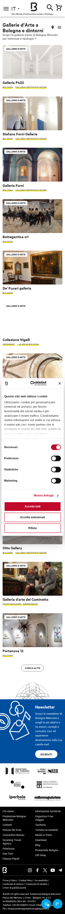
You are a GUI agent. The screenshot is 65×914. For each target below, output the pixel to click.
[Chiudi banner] (59, 383)
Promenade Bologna (46, 850)
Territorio (40, 824)
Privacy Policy (10, 880)
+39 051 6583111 (20, 904)
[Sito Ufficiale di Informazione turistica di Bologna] (34, 6)
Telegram (60, 870)
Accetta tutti (32, 506)
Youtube (53, 870)
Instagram (30, 870)
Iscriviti (46, 754)
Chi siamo (8, 811)
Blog (37, 845)
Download (41, 840)
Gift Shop (40, 855)
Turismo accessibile (46, 829)
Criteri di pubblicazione (14, 887)
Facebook (37, 870)
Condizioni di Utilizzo (13, 883)
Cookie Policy (26, 880)
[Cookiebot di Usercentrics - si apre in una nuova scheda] (33, 383)
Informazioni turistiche (48, 811)
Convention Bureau (13, 835)
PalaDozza (9, 848)
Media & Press (43, 835)
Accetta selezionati (32, 517)
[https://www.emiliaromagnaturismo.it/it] (47, 801)
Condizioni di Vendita (36, 883)
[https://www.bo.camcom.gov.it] (47, 788)
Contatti (7, 824)
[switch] (56, 458)
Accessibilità (41, 880)
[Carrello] (58, 7)
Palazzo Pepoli (11, 858)
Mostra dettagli (44, 495)
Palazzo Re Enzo (12, 829)
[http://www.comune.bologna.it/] (17, 801)
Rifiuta (32, 528)
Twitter (45, 870)
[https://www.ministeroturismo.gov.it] (17, 774)
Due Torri (8, 853)
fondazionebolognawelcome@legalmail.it (28, 908)
